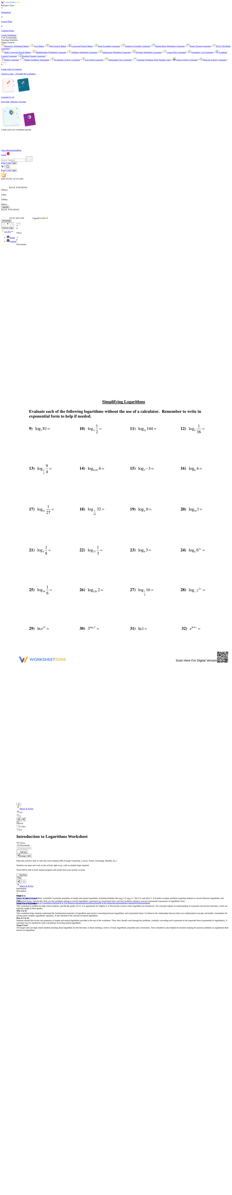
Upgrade (5, 207)
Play (19, 878)
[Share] (23, 819)
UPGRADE (6, 221)
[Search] (29, 159)
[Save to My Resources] (18, 819)
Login (14, 163)
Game (3, 155)
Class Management (9, 150)
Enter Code (6, 163)
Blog (19, 150)
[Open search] (7, 167)
